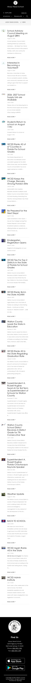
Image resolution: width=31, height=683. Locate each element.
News (24, 22)
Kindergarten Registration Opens (16, 241)
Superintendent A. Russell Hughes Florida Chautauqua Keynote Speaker (17, 463)
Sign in (23, 13)
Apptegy (19, 680)
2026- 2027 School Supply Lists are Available (16, 97)
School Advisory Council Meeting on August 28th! (17, 33)
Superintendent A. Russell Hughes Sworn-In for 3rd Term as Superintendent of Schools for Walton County (17, 389)
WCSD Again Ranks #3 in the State (17, 549)
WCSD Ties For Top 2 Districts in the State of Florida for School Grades (17, 264)
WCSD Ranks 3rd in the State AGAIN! (16, 293)
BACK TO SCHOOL (16, 521)
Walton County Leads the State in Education (16, 324)
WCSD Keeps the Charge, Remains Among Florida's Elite (17, 181)
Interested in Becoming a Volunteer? (13, 65)
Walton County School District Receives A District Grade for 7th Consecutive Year (16, 430)
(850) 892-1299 (16, 651)
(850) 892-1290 (17, 648)
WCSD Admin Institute (14, 578)
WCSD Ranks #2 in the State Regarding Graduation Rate (17, 353)
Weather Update (15, 494)
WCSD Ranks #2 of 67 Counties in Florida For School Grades (16, 148)
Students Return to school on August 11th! (16, 124)
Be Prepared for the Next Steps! (17, 211)
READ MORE (11, 57)
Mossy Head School (11, 22)
